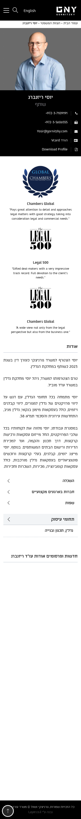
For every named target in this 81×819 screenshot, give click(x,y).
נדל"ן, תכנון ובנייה (59, 530)
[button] (8, 812)
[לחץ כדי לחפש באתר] (15, 10)
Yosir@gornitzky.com (52, 131)
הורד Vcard (59, 140)
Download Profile (55, 149)
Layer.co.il (34, 812)
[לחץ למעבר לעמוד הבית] (61, 10)
